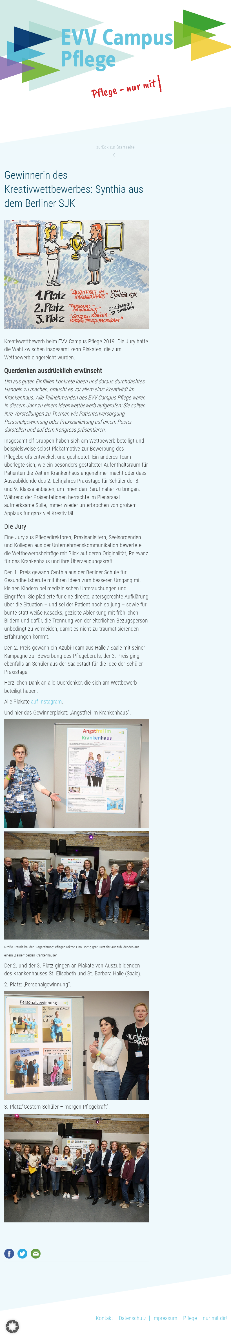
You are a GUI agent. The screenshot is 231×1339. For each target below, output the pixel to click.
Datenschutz (132, 1318)
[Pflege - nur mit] (115, 50)
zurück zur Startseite (115, 147)
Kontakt (104, 1318)
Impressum (164, 1318)
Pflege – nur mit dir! (205, 1318)
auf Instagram (46, 701)
